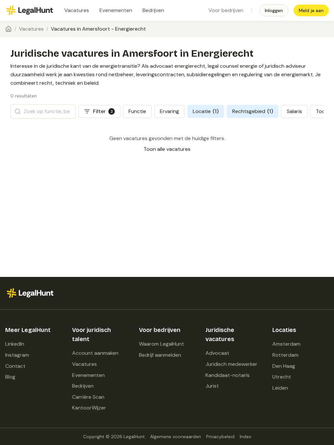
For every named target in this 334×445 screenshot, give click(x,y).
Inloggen (274, 10)
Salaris (294, 111)
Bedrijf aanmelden (160, 355)
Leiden (280, 387)
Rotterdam (285, 355)
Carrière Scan (88, 397)
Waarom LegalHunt (161, 343)
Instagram (17, 355)
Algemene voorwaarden (175, 436)
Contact (15, 366)
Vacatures (76, 10)
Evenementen (115, 10)
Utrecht (281, 376)
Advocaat (217, 353)
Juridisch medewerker (231, 364)
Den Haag (283, 366)
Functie (137, 111)
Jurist (212, 385)
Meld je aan (311, 10)
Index (245, 436)
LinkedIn (14, 343)
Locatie (206, 111)
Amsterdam (286, 343)
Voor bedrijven (225, 10)
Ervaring (169, 111)
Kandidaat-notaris (227, 375)
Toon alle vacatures (167, 149)
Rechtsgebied (252, 111)
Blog (10, 376)
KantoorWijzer (89, 407)
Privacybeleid (220, 436)
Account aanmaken (95, 353)
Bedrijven (153, 10)
